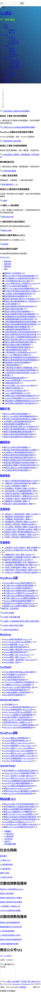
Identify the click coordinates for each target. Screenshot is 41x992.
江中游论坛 (8, 839)
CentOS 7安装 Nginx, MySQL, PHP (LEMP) (19, 778)
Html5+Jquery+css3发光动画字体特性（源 (19, 687)
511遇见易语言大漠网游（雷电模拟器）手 (19, 368)
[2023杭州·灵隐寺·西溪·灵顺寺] (11, 625)
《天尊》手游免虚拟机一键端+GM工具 (18, 567)
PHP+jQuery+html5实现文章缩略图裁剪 (18, 727)
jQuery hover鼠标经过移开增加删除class (18, 707)
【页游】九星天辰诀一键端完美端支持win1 (20, 537)
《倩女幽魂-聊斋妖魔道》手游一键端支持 (19, 562)
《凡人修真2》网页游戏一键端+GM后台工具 (20, 527)
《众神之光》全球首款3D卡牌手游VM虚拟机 (20, 572)
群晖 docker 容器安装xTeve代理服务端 (18, 812)
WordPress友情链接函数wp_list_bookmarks (19, 758)
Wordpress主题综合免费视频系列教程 (17, 601)
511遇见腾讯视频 (6, 864)
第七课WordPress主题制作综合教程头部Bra (19, 596)
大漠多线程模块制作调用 (9, 944)
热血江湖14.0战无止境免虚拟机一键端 (18, 504)
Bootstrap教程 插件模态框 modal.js (16, 639)
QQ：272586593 (6, 956)
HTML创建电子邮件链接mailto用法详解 (18, 672)
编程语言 (11, 30)
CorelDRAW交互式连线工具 (14, 391)
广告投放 (23, 981)
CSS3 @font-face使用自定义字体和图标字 (19, 682)
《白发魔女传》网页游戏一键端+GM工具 (19, 522)
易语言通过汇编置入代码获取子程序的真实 (20, 465)
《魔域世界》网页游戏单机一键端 (16, 517)
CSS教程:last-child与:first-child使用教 (17, 685)
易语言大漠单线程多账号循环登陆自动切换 (20, 334)
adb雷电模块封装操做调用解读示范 (17, 329)
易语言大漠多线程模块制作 (10, 922)
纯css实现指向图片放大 (12, 677)
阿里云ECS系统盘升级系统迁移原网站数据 (20, 819)
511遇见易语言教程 (11, 365)
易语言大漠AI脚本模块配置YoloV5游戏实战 (20, 301)
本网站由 (23, 987)
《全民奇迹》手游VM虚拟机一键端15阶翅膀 (20, 548)
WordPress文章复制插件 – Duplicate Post (18, 380)
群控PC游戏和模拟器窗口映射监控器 (17, 432)
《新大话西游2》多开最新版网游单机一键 (19, 491)
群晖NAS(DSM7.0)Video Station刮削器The (19, 814)
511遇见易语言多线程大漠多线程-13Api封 (19, 373)
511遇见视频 (8, 836)
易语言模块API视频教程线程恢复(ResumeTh (20, 401)
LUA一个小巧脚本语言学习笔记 (16, 355)
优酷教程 (7, 831)
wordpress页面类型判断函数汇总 (15, 740)
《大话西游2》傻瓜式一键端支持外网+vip (19, 499)
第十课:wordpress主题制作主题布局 (17, 588)
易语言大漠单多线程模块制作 (11, 939)
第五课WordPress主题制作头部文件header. (19, 603)
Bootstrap (16, 984)
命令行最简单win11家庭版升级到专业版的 (19, 278)
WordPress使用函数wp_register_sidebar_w (18, 746)
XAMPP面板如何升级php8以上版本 (17, 281)
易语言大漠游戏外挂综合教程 (11, 902)
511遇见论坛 (8, 834)
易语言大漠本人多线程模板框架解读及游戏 (20, 337)
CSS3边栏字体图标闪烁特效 (14, 680)
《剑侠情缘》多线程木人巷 (10, 906)
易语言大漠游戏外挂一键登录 (11, 898)
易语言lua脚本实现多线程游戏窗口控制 (18, 342)
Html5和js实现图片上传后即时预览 (16, 717)
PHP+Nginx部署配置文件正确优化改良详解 (20, 781)
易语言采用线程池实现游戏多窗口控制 (18, 306)
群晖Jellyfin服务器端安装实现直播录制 (18, 809)
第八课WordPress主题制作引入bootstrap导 (19, 593)
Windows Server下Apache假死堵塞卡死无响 (19, 773)
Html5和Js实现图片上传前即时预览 (16, 692)
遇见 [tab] (6, 269)
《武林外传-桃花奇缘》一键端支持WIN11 (19, 496)
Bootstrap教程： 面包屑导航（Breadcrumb (19, 660)
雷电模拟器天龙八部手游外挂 (11, 927)
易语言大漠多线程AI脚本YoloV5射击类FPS (20, 299)
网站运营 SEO (8, 799)
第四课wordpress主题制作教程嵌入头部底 (19, 606)
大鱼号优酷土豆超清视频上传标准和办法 (19, 403)
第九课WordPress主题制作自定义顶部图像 (19, 591)
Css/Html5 (5, 667)
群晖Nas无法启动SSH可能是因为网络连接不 (20, 817)
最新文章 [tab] (7, 261)
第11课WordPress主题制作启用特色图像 (18, 585)
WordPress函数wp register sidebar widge (17, 743)
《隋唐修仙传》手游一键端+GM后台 (17, 555)
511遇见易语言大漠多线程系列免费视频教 (19, 370)
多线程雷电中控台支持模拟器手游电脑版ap (20, 317)
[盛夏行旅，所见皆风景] (9, 608)
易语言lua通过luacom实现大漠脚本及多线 (19, 468)
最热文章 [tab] (7, 264)
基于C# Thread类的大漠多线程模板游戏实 (19, 289)
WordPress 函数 (9, 732)
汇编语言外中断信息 (12, 388)
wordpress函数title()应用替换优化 (16, 738)
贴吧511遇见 (4, 873)
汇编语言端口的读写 (12, 383)
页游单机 (5, 509)
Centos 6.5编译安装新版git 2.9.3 (15, 393)
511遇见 (6, 13)
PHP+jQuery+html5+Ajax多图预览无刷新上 (19, 725)
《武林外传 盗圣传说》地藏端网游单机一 (19, 493)
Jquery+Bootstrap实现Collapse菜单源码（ (18, 642)
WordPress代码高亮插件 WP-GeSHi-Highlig (19, 398)
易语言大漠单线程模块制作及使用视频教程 (20, 360)
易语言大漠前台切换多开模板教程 (17, 311)
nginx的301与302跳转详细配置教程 (16, 783)
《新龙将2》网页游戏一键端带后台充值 (18, 524)
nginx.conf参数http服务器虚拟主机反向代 (19, 786)
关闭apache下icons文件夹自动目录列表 (18, 793)
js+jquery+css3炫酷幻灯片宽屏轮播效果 (18, 715)
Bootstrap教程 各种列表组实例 (15, 647)
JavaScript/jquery (10, 699)
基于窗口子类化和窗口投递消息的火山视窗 (20, 291)
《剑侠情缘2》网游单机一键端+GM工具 (19, 488)
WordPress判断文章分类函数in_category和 (19, 756)
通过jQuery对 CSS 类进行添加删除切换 (18, 720)
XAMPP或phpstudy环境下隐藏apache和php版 (20, 824)
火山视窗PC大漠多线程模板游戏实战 (17, 294)
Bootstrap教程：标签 (11, 662)
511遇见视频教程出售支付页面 (15, 350)
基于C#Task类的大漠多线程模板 (16, 286)
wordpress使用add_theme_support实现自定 (19, 753)
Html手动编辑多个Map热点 (14, 674)
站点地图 (15, 981)
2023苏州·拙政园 (10, 304)
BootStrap (5, 634)
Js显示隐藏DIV (9, 704)
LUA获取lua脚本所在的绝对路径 (16, 470)
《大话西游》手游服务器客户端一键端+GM (20, 565)
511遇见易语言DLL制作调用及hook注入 (18, 352)
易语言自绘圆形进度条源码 (14, 378)
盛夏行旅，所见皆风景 (12, 273)
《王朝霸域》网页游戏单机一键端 (16, 519)
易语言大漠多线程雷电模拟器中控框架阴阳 (20, 324)
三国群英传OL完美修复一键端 (15, 501)
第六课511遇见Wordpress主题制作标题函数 (19, 598)
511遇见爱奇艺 (5, 869)
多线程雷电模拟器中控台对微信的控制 (18, 319)
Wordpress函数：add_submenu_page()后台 (19, 385)
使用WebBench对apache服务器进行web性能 (19, 791)
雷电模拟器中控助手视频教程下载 (17, 327)
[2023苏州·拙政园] (7, 613)
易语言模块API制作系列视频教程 (16, 362)
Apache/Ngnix (7, 765)
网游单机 (5, 475)
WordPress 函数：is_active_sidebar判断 (17, 748)
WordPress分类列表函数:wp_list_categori (18, 761)
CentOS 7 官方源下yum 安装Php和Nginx (18, 776)
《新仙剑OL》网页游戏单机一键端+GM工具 (20, 514)
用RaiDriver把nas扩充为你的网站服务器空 (19, 276)
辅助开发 (11, 32)
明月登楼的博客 (10, 844)
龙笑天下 (7, 841)
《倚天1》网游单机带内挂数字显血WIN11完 (20, 481)
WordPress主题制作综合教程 (10, 910)
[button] (3, 257)
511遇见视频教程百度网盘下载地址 (17, 347)
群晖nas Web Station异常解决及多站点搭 (18, 827)
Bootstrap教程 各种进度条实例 (15, 652)
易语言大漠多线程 (6, 893)
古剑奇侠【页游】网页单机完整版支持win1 (20, 532)
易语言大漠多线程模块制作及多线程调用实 (20, 357)
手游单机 (5, 542)
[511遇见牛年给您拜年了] (9, 630)
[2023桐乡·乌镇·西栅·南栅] (10, 617)
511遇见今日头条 (6, 877)
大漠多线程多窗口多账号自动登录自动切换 (20, 332)
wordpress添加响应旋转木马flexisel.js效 (18, 710)
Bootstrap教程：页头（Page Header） (17, 655)
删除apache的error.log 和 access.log (16, 788)
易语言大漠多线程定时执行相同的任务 (18, 437)
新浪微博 (3, 856)
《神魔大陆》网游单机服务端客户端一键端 (20, 483)
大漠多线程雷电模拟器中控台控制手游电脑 (20, 322)
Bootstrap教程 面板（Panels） (14, 644)
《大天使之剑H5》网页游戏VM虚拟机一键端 (20, 529)
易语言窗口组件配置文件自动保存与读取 (19, 463)
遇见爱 (6, 375)
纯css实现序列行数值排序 (13, 695)
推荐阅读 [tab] (7, 266)
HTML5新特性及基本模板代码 (15, 690)
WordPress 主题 (9, 577)
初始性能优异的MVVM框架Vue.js (16, 722)
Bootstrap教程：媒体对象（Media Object (18, 650)
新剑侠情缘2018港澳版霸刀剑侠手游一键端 (20, 557)
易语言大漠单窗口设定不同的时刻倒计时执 (20, 460)
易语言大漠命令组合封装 (13, 309)
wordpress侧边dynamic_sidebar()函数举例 (18, 751)
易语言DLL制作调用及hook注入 (12, 889)
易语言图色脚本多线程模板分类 (16, 296)
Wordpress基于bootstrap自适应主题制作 (18, 583)
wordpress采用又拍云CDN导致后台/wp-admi (20, 283)
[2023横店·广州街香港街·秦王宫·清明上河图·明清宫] (19, 621)
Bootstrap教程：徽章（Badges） (15, 657)
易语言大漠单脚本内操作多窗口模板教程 (19, 314)
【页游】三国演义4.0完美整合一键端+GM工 (20, 534)
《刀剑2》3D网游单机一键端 (14, 486)
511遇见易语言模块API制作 (10, 935)
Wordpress (25, 984)
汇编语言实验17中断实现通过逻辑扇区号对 (20, 396)
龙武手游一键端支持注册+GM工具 (16, 560)
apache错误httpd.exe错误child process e (17, 822)
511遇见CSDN (5, 860)
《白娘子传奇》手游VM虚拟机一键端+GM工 (20, 570)
